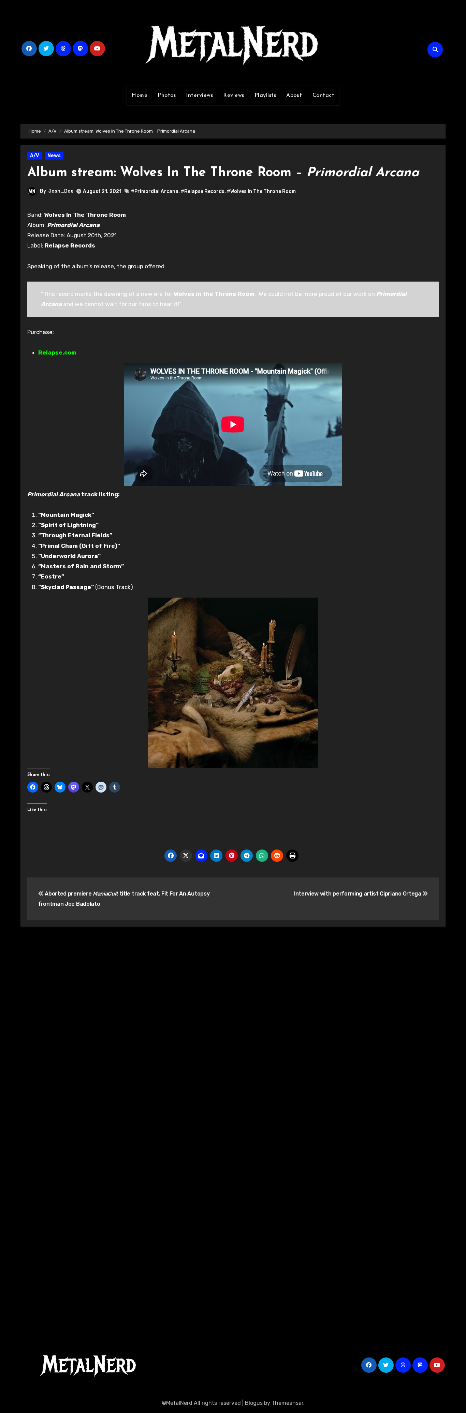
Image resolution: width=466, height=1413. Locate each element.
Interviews (199, 95)
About (294, 95)
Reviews (233, 95)
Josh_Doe (60, 191)
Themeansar (287, 1403)
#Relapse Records (202, 191)
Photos (167, 95)
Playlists (265, 95)
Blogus (254, 1403)
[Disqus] (233, 1032)
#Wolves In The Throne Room (261, 191)
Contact (323, 95)
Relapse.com (57, 352)
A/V (34, 156)
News (54, 156)
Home (139, 95)
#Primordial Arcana (154, 191)
